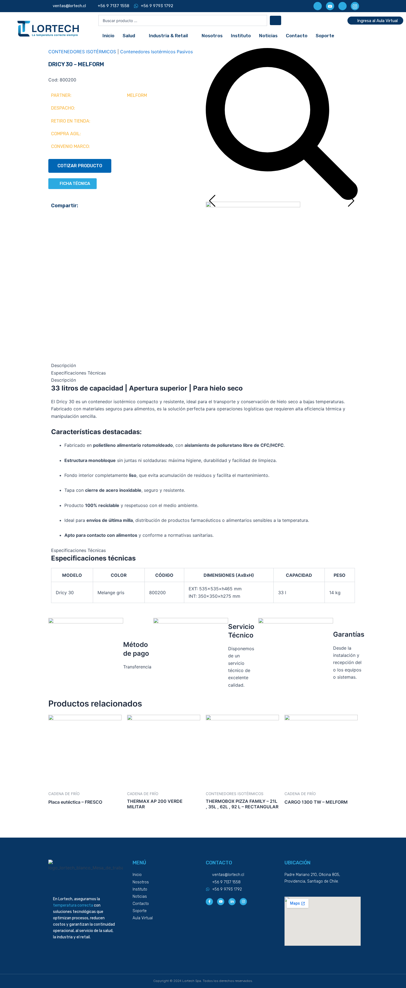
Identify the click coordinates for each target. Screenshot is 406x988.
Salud (129, 35)
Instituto (241, 35)
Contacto (296, 35)
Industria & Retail (168, 35)
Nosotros (212, 35)
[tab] (203, 365)
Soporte (325, 35)
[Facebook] (317, 6)
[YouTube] (330, 6)
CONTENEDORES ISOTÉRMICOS (82, 51)
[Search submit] (275, 20)
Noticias (268, 35)
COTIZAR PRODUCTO (79, 165)
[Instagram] (355, 6)
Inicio (108, 35)
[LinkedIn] (342, 6)
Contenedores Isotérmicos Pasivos (156, 51)
